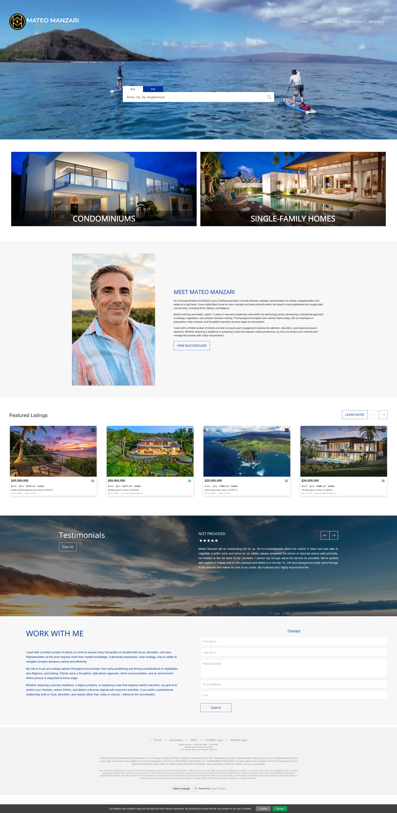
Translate (220, 788)
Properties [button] (353, 22)
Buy (133, 89)
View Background (192, 345)
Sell (153, 89)
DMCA (194, 740)
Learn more (354, 415)
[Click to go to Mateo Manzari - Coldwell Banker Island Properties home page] (44, 21)
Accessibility (176, 740)
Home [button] (304, 22)
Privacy (158, 740)
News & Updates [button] (326, 22)
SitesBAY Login (238, 740)
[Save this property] (93, 430)
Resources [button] (377, 22)
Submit (216, 707)
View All (67, 547)
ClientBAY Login (214, 740)
